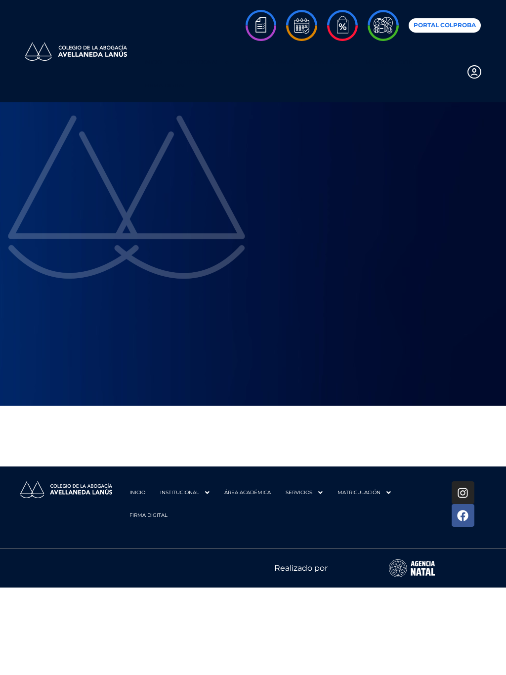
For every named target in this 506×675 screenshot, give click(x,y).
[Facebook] (463, 515)
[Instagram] (463, 492)
